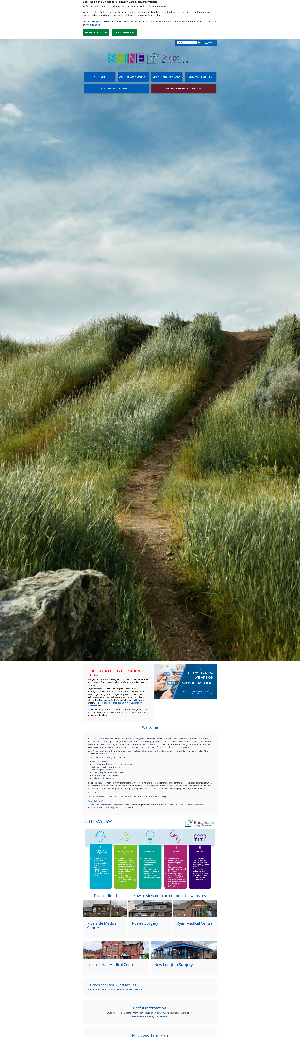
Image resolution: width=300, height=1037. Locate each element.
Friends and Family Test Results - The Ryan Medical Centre (115, 989)
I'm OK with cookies (96, 32)
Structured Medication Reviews (167, 77)
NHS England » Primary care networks (150, 1017)
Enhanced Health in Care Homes (133, 77)
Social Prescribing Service (200, 77)
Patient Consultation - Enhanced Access (116, 88)
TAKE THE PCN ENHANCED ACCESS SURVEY (183, 88)
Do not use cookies (124, 32)
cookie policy (94, 25)
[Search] (199, 42)
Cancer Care (99, 77)
